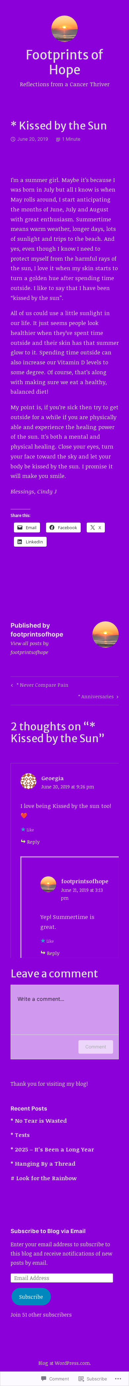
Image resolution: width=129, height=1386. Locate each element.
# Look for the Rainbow (44, 1178)
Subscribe (31, 1296)
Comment (95, 1046)
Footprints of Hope (64, 62)
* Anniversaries (96, 697)
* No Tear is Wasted (39, 1120)
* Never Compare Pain (38, 686)
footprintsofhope (84, 881)
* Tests (20, 1135)
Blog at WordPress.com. (64, 1363)
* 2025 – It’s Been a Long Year (52, 1149)
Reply (33, 841)
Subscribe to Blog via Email (48, 1231)
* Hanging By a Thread (43, 1163)
